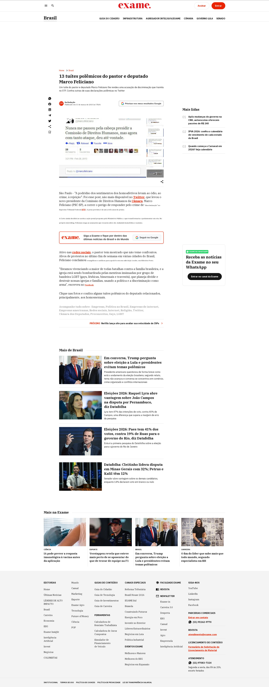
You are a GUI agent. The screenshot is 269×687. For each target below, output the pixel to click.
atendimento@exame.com (202, 634)
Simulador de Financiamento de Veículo (102, 643)
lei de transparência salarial (137, 682)
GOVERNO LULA (205, 18)
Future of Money (80, 616)
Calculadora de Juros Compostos (105, 632)
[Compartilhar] (162, 182)
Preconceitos (99, 314)
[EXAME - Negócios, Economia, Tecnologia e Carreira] (134, 5)
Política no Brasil (117, 306)
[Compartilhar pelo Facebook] (49, 104)
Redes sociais (98, 310)
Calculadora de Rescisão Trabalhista (105, 623)
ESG (46, 626)
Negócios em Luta (134, 634)
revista (165, 589)
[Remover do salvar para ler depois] (49, 132)
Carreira (48, 615)
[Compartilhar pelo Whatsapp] (49, 98)
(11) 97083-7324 (202, 662)
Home (61, 70)
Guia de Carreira (103, 606)
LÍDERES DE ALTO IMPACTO (53, 602)
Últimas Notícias (52, 595)
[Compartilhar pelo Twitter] (49, 121)
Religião (126, 310)
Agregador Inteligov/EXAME (163, 18)
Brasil (50, 18)
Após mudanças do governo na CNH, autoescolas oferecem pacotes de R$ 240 (205, 120)
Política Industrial (134, 639)
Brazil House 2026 (134, 595)
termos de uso (67, 682)
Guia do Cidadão (109, 18)
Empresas (97, 306)
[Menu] (46, 5)
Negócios (48, 652)
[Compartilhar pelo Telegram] (49, 115)
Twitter (138, 310)
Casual (75, 588)
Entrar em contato (198, 617)
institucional (51, 682)
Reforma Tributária (135, 589)
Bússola (129, 606)
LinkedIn (193, 593)
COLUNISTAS (50, 657)
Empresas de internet (144, 306)
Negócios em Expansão (137, 664)
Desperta (165, 612)
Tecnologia (77, 610)
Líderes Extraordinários (137, 628)
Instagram (193, 599)
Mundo (75, 582)
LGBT (120, 314)
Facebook (89, 285)
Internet (113, 310)
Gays (112, 314)
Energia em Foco (133, 617)
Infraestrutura (132, 18)
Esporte (75, 599)
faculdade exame (170, 582)
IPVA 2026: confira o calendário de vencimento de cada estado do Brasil (205, 135)
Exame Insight (51, 632)
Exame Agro (77, 605)
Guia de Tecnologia (104, 595)
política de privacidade (108, 682)
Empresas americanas (73, 310)
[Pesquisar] (52, 5)
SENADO (220, 18)
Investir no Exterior (135, 623)
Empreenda (166, 641)
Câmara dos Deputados (74, 314)
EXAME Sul (130, 600)
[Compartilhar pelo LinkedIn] (49, 109)
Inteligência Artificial (50, 639)
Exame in (165, 601)
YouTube (193, 588)
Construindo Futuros (136, 611)
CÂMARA (188, 18)
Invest (47, 646)
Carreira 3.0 (166, 607)
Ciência (75, 621)
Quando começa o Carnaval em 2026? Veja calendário (205, 148)
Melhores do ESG (134, 658)
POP (73, 627)
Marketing (76, 593)
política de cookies (85, 682)
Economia (49, 620)
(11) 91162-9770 (202, 622)
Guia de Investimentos (106, 600)
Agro (162, 635)
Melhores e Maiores (135, 653)
